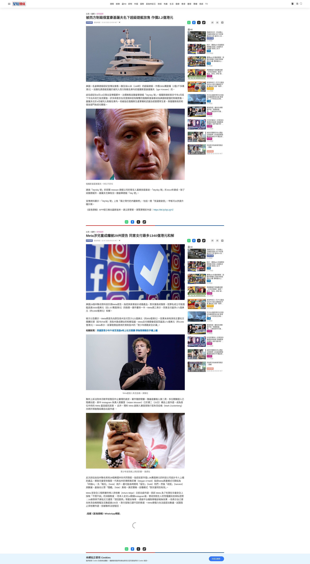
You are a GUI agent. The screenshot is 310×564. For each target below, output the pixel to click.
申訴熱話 (210, 88)
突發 (208, 51)
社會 (208, 101)
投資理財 (210, 151)
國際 (93, 14)
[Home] (19, 4)
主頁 (87, 14)
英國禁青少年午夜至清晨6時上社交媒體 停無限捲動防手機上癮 (127, 330)
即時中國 (210, 38)
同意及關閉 (216, 559)
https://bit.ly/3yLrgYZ (163, 210)
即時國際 (100, 14)
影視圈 (209, 76)
